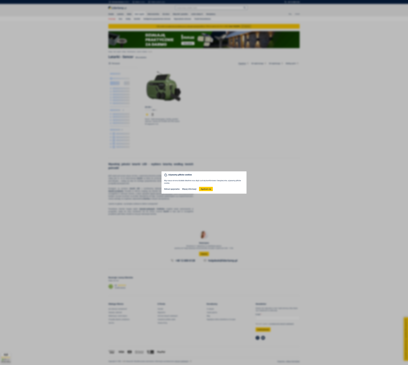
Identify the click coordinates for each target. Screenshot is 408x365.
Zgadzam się (206, 189)
